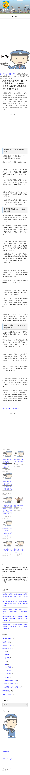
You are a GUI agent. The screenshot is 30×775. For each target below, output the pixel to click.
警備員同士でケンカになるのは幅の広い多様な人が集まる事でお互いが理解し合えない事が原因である (15, 618)
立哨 (5, 661)
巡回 (5, 664)
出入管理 (7, 658)
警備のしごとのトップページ (10, 408)
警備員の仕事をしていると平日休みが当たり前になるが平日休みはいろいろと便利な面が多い (15, 611)
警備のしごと (8, 10)
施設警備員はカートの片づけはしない (19, 461)
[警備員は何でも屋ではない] (19, 500)
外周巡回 (9, 667)
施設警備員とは (6, 638)
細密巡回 (9, 673)
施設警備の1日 (6, 648)
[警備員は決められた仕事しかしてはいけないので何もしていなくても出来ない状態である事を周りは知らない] (7, 500)
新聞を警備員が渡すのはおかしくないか (19, 550)
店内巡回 (9, 670)
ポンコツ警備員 (6, 694)
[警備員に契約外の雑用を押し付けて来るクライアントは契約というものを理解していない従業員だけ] (7, 454)
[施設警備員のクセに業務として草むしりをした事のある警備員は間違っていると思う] (7, 523)
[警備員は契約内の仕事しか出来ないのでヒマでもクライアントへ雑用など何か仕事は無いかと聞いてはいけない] (7, 476)
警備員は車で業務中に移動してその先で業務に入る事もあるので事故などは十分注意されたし (15, 596)
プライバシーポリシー (8, 759)
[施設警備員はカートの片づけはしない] (19, 454)
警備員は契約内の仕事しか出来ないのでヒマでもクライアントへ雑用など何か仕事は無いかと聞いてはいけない (7, 486)
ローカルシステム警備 (10, 680)
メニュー (16, 16)
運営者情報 (5, 751)
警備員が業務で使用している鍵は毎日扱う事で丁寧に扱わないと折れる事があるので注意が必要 (15, 603)
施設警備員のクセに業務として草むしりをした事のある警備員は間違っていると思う (7, 532)
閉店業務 (7, 677)
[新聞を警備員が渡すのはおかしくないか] (19, 543)
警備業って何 (6, 642)
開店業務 (7, 654)
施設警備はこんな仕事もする (12, 687)
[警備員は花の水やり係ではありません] (7, 543)
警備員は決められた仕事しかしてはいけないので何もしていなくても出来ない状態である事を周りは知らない (7, 510)
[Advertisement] (15, 34)
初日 (5, 651)
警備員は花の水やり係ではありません (7, 550)
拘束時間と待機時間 (10, 683)
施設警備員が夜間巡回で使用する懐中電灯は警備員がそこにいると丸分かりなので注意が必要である (15, 626)
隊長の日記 (5, 691)
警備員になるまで (7, 645)
